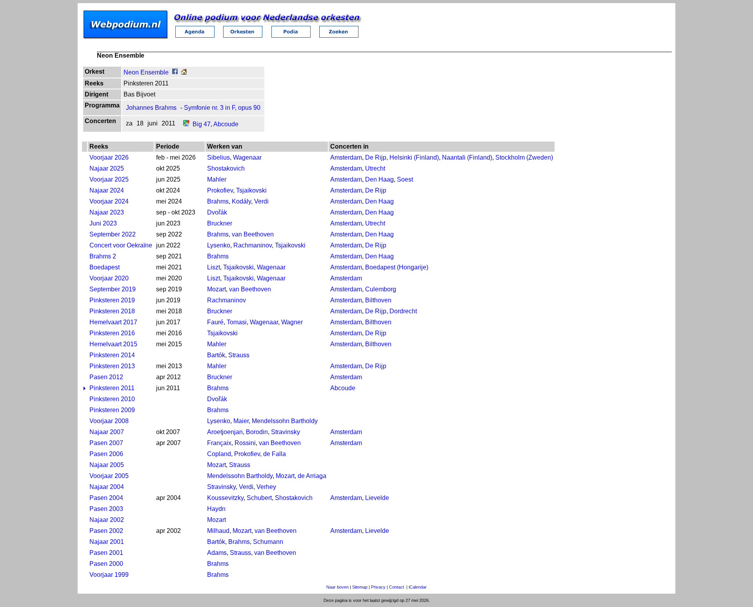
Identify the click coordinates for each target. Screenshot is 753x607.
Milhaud (218, 530)
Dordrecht (403, 311)
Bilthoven (378, 300)
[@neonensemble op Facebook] (175, 72)
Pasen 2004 (106, 497)
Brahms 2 (102, 256)
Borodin (257, 432)
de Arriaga (312, 476)
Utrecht (375, 168)
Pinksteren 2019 (112, 300)
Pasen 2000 (106, 563)
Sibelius (218, 157)
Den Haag (379, 179)
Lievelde (377, 497)
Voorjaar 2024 (109, 201)
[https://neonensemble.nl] (184, 72)
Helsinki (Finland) (414, 157)
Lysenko (218, 245)
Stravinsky (285, 432)
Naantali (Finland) (467, 157)
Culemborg (380, 289)
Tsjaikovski (251, 190)
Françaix (219, 443)
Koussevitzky (225, 497)
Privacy (378, 587)
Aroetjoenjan (225, 432)
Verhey (266, 486)
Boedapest (104, 267)
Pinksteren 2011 (112, 388)
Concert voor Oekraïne (120, 245)
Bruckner (219, 223)
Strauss (238, 355)
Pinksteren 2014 (112, 355)
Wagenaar (247, 157)
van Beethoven (253, 234)
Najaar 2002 (106, 519)
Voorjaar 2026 (109, 157)
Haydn (216, 508)
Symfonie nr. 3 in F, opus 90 (222, 107)
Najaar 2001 (106, 541)
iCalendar (418, 587)
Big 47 (202, 124)
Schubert (259, 497)
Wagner (292, 322)
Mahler (216, 179)
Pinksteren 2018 (112, 311)
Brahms (218, 201)
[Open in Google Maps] (186, 124)
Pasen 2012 (106, 377)
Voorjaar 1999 (109, 574)
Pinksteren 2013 (112, 366)
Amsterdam (346, 157)
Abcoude (225, 124)
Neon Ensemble (146, 72)
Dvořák (217, 212)
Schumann (268, 541)
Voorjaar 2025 (109, 179)
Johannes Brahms (151, 107)
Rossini (245, 443)
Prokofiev (220, 190)
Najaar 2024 (106, 190)
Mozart (216, 289)
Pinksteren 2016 (112, 333)
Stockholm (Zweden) (524, 157)
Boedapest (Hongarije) (396, 267)
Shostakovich (226, 168)
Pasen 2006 (106, 454)
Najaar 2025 (106, 168)
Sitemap (359, 587)
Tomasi (237, 322)
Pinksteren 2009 (112, 410)
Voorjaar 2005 (109, 476)
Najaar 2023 (106, 212)
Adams (217, 552)
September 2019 (112, 289)
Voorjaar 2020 (109, 278)
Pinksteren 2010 (112, 399)
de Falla (274, 454)
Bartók (216, 355)
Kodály (241, 201)
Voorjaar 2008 (109, 421)
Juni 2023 (103, 223)
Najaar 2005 (106, 465)
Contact (396, 587)
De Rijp (375, 157)
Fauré (215, 322)
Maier (241, 421)
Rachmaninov (252, 245)
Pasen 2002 (106, 530)
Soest (405, 179)
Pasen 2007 (106, 443)
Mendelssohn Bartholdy (285, 421)
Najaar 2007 (106, 432)
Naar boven (337, 587)
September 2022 (112, 234)
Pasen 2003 (106, 508)
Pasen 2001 (106, 552)
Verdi (261, 201)
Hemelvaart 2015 (113, 344)
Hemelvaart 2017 (113, 322)
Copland (219, 454)
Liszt (213, 267)
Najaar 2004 (106, 486)
